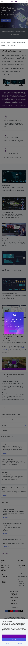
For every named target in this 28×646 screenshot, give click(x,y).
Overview (3, 42)
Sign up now (12, 331)
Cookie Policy (19, 643)
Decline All (14, 639)
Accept (14, 636)
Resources (13, 45)
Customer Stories (21, 42)
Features (14, 42)
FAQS (8, 45)
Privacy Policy (9, 643)
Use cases (3, 45)
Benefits (8, 42)
